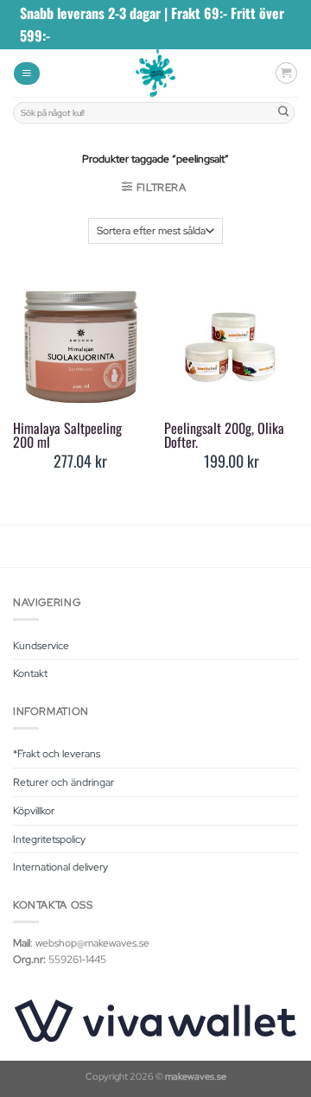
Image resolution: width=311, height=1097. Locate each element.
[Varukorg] (286, 73)
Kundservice (41, 645)
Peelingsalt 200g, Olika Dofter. (224, 435)
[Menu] (27, 73)
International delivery (60, 866)
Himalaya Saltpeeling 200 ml (67, 435)
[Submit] (283, 112)
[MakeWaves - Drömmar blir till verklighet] (156, 73)
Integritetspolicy (49, 839)
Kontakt (30, 673)
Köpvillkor (33, 810)
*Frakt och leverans (56, 753)
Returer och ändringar (63, 782)
